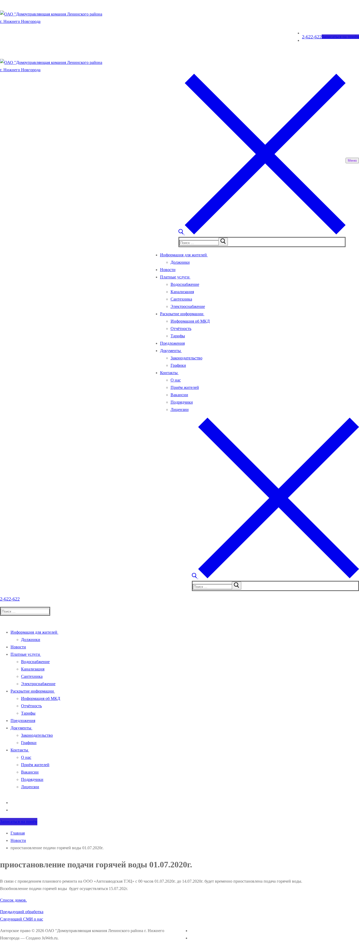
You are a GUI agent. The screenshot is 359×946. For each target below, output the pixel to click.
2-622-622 (312, 36)
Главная (18, 833)
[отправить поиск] (223, 242)
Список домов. (13, 900)
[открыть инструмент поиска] (262, 233)
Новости (18, 840)
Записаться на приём (340, 36)
